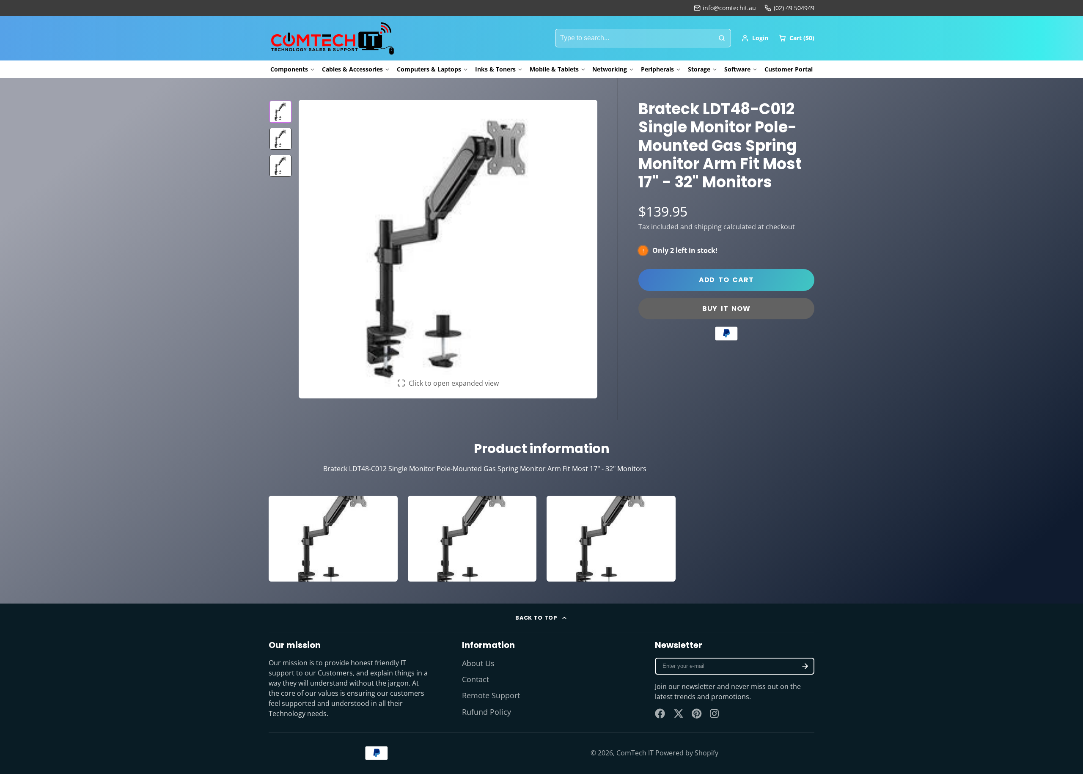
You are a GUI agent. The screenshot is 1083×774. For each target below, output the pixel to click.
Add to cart (726, 280)
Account (754, 38)
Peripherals (657, 69)
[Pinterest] (697, 713)
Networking (609, 69)
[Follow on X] (678, 713)
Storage (699, 69)
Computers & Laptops (429, 69)
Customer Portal (788, 69)
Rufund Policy (486, 712)
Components (289, 69)
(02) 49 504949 (794, 8)
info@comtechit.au (729, 8)
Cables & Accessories (352, 69)
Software (737, 69)
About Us (478, 663)
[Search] (722, 38)
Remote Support (491, 695)
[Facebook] (660, 713)
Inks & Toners (495, 69)
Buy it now (726, 308)
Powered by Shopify (686, 753)
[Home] (332, 38)
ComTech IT (635, 753)
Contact (475, 679)
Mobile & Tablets (554, 69)
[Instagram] (715, 713)
